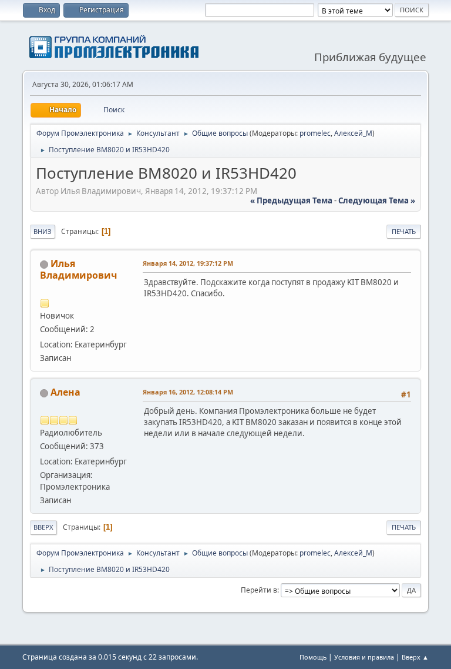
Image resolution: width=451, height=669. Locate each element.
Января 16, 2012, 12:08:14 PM (188, 391)
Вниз (42, 231)
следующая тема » (376, 200)
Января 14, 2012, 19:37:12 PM (188, 263)
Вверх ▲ (415, 657)
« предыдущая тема (291, 200)
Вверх (43, 527)
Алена (65, 392)
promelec (315, 133)
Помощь (313, 657)
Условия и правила (364, 657)
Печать (404, 231)
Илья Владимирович (78, 269)
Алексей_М (353, 133)
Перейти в (259, 590)
